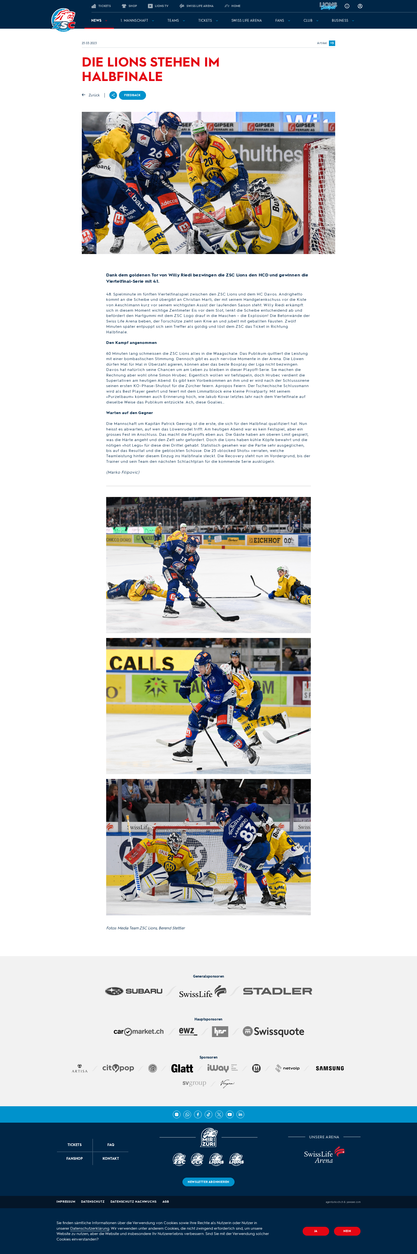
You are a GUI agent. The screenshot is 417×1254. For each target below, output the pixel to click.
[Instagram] (177, 1114)
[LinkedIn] (240, 1114)
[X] (219, 1114)
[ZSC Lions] (63, 20)
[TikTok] (208, 1114)
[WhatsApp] (187, 1114)
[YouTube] (230, 1114)
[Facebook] (198, 1114)
